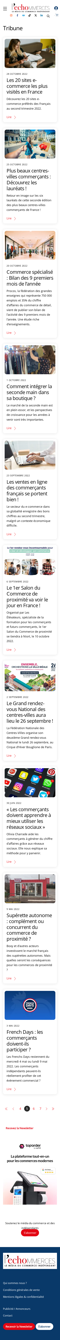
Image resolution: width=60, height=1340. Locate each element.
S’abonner (30, 1233)
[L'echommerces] (30, 1267)
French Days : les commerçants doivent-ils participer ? (25, 1040)
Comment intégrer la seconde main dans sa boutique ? (29, 392)
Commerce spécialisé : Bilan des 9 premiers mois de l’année (30, 277)
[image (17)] (30, 1203)
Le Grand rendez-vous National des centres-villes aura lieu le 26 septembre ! (30, 712)
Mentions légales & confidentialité (23, 1297)
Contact (7, 1315)
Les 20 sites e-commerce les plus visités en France (27, 86)
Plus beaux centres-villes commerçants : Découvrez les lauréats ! (29, 179)
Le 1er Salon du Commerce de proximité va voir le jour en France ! (27, 596)
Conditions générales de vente (21, 1290)
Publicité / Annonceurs (16, 1309)
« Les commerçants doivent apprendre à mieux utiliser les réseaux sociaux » (29, 818)
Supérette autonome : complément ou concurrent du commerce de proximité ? (29, 927)
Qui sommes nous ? (15, 1283)
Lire (9, 117)
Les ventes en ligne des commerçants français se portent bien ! (27, 490)
